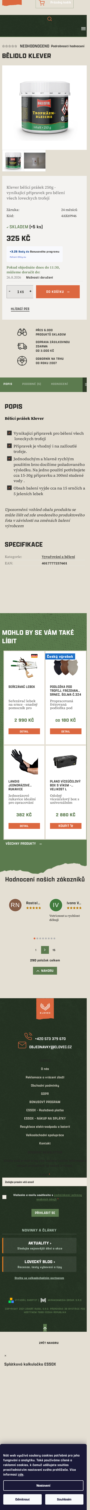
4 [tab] (43, 938)
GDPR (45, 1093)
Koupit (64, 825)
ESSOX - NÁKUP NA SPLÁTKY (45, 1118)
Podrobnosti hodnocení (68, 46)
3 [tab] (40, 938)
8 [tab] (54, 938)
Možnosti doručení (39, 277)
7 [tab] (51, 938)
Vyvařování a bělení (58, 556)
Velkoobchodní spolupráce (45, 1135)
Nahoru (47, 970)
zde (20, 1474)
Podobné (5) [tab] (31, 384)
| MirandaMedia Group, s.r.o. (60, 1300)
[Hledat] (49, 19)
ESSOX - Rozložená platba (45, 1110)
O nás (45, 1068)
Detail (24, 731)
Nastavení (43, 1485)
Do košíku (55, 291)
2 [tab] (37, 938)
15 (54, 950)
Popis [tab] (7, 384)
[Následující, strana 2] (45, 950)
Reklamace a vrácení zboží (45, 1077)
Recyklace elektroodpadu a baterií (45, 1126)
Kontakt (45, 1143)
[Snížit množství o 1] (9, 291)
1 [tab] (34, 938)
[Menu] (83, 28)
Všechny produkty (21, 843)
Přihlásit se (45, 1212)
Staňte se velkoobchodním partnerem (39, 1278)
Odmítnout (22, 1499)
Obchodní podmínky (45, 1085)
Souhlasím (64, 1499)
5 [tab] (46, 938)
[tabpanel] (24, 905)
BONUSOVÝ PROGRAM (45, 1102)
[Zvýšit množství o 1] (31, 291)
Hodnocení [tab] (59, 384)
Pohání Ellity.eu (18, 257)
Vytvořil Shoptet (26, 1300)
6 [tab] (49, 938)
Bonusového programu (44, 251)
